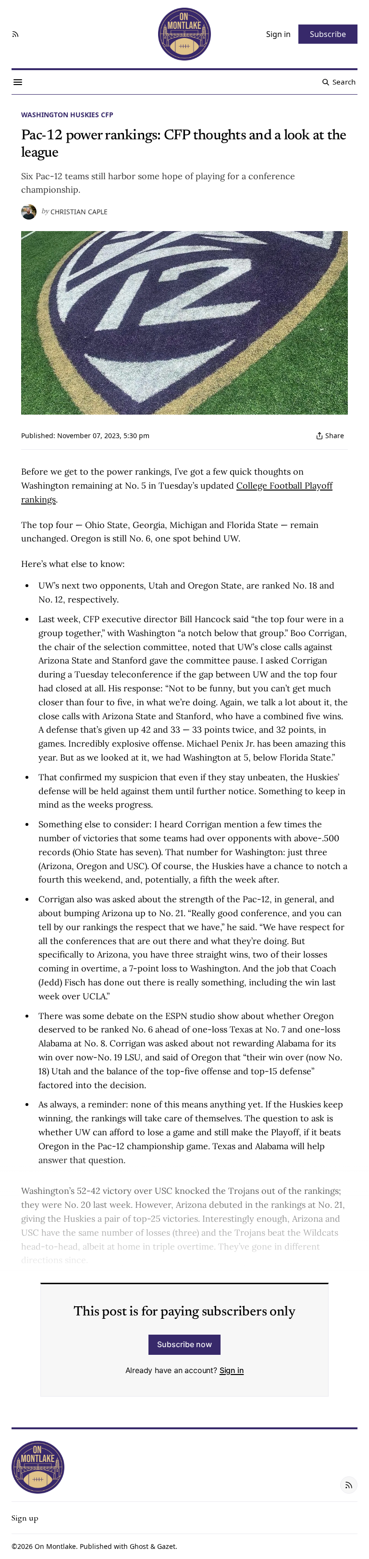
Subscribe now (184, 1344)
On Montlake (55, 1546)
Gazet (166, 1546)
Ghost (139, 1546)
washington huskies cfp (67, 114)
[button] (25, 1517)
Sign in (232, 1370)
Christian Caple (79, 212)
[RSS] (15, 34)
